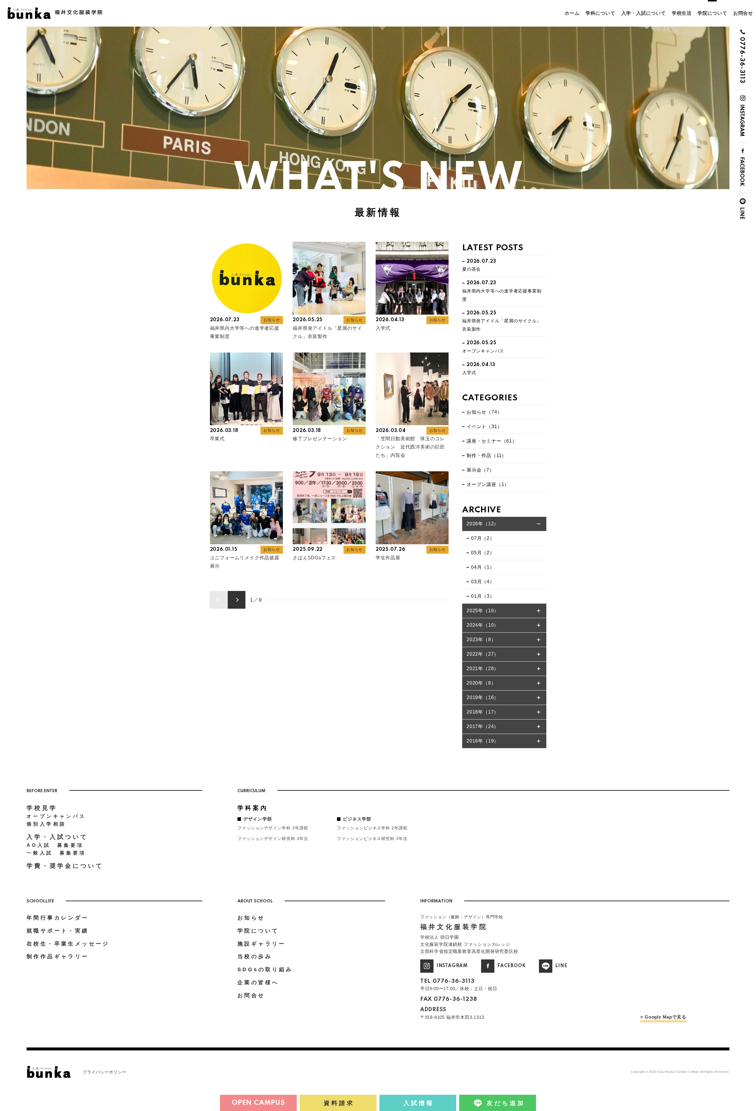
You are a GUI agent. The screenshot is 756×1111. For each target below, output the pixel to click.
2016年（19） (483, 740)
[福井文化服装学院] (58, 9)
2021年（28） (483, 668)
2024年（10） (483, 625)
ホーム (572, 13)
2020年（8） (481, 683)
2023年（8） (481, 639)
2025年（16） (483, 610)
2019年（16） (483, 697)
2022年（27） (483, 654)
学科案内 (252, 808)
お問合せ (743, 13)
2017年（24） (483, 726)
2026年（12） (483, 523)
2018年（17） (483, 711)
